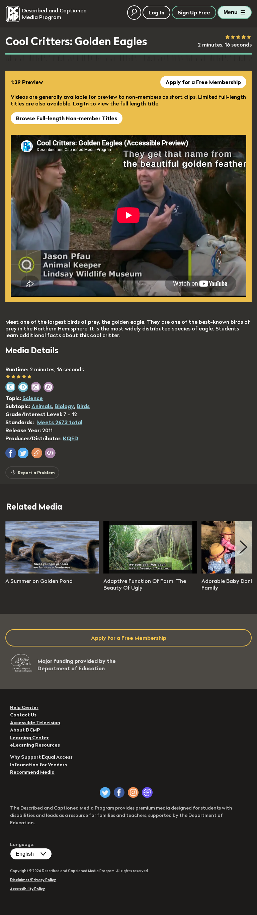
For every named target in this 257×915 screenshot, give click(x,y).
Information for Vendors (38, 765)
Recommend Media (32, 772)
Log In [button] (156, 12)
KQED (70, 438)
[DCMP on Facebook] (119, 792)
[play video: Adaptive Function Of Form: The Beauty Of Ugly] (150, 571)
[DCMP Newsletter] (147, 792)
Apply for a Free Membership (203, 82)
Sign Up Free (194, 12)
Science (32, 398)
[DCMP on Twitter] (105, 792)
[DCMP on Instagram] (133, 792)
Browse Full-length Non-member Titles (66, 118)
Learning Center (29, 738)
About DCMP (25, 730)
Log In (81, 103)
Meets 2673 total (59, 422)
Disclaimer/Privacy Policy (33, 880)
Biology (64, 406)
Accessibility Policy (27, 889)
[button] (10, 453)
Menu (231, 12)
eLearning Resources (35, 745)
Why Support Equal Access (41, 757)
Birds (83, 406)
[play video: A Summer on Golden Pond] (52, 571)
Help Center (24, 707)
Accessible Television (35, 722)
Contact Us (23, 715)
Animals (41, 406)
